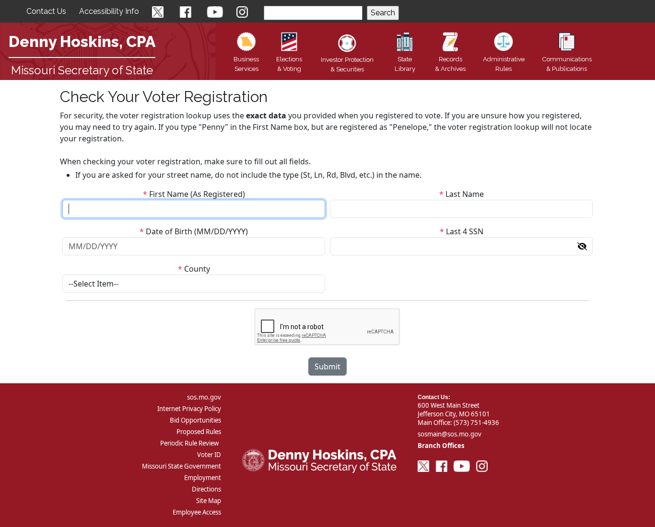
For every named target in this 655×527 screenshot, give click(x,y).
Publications (567, 63)
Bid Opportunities (195, 420)
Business (246, 63)
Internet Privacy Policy (189, 408)
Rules (504, 63)
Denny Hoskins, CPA (82, 41)
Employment (202, 477)
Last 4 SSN (464, 231)
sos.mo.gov (204, 397)
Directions (206, 489)
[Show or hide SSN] (582, 246)
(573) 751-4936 (476, 422)
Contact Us (46, 11)
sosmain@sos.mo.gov (449, 434)
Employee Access (197, 512)
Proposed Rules (198, 431)
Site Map (208, 500)
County (197, 269)
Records (450, 63)
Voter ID (209, 454)
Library (405, 63)
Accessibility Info (109, 11)
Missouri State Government (181, 466)
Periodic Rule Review (189, 443)
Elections (289, 63)
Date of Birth (169, 231)
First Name (168, 194)
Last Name (464, 194)
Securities (347, 64)
